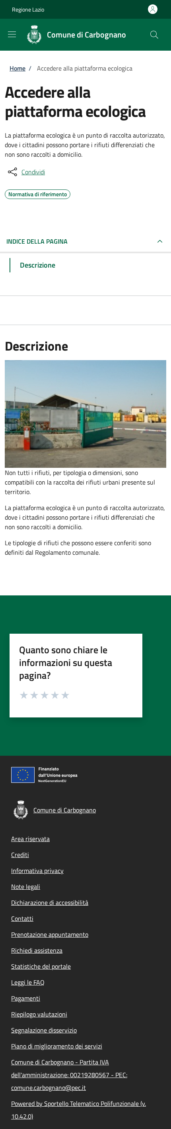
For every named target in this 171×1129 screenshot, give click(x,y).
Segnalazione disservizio (44, 1030)
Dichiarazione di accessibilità (49, 902)
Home (17, 68)
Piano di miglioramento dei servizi (56, 1046)
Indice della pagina (37, 241)
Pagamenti (25, 998)
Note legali (25, 886)
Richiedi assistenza (36, 950)
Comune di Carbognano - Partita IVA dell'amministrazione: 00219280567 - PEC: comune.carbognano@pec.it (69, 1074)
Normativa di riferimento (37, 193)
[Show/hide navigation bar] (12, 34)
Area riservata (30, 838)
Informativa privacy (37, 870)
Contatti (22, 918)
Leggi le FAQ (28, 982)
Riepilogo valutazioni (39, 1014)
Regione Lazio (28, 9)
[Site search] (154, 34)
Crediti (20, 854)
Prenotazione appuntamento (49, 934)
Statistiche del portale (41, 966)
